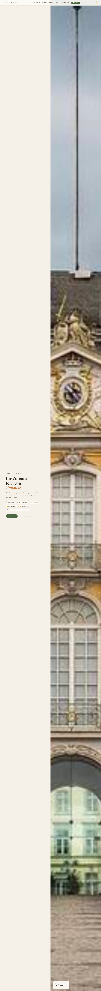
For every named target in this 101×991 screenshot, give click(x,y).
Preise (51, 2)
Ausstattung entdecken (24, 516)
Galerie (44, 2)
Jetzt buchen (11, 516)
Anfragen (75, 2)
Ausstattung (36, 2)
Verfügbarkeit (64, 2)
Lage (56, 2)
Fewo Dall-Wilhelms (10, 3)
